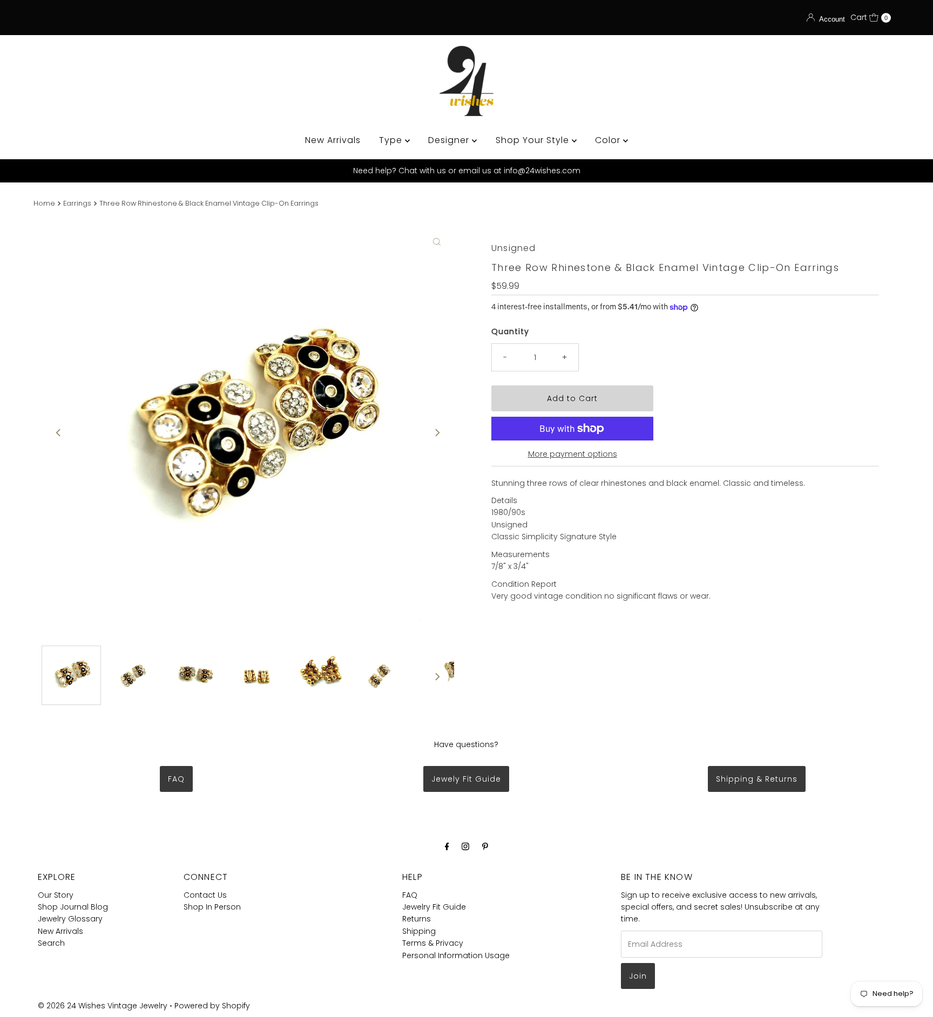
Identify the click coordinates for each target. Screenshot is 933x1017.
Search (51, 943)
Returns (416, 918)
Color (609, 140)
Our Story (55, 895)
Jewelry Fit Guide (434, 906)
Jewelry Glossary (70, 918)
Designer (450, 140)
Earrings (77, 203)
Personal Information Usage (456, 955)
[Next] (437, 432)
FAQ (176, 779)
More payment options (572, 454)
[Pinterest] (485, 846)
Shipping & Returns (756, 779)
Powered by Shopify (212, 1005)
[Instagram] (465, 846)
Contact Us (205, 895)
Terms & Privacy (432, 943)
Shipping (419, 931)
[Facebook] (447, 846)
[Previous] (59, 432)
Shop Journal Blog (73, 906)
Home (44, 203)
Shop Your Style (534, 140)
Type (392, 140)
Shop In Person (212, 906)
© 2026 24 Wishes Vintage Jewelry (104, 1005)
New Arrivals (333, 140)
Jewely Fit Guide (466, 779)
